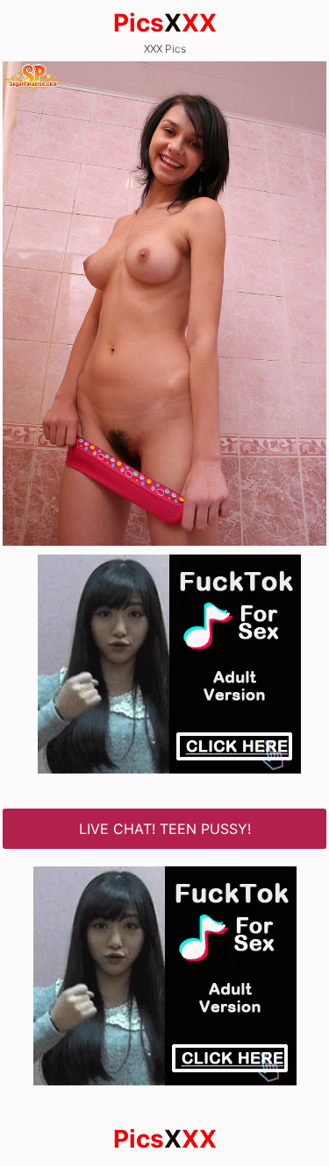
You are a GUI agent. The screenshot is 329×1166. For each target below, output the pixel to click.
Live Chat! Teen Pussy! (165, 828)
